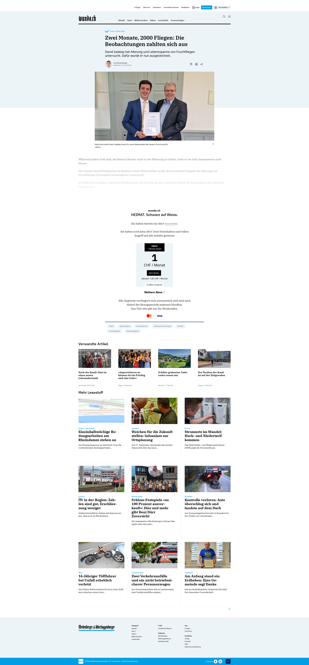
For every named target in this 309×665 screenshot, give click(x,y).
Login (197, 7)
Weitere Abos (153, 292)
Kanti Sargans (125, 326)
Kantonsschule (142, 326)
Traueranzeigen (177, 20)
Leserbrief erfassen (171, 7)
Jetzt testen (154, 273)
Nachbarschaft (163, 641)
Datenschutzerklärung (193, 647)
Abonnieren (206, 7)
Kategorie (135, 626)
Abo (186, 626)
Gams (112, 31)
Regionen (161, 633)
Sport (129, 20)
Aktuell (121, 20)
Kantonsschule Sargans (162, 326)
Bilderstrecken (140, 20)
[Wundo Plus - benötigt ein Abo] (107, 31)
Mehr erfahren (155, 284)
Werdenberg (162, 636)
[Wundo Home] (87, 18)
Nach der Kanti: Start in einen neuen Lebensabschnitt (92, 375)
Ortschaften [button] (223, 7)
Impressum (116, 661)
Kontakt (187, 641)
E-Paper (137, 7)
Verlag (187, 638)
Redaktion (185, 7)
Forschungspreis (132, 331)
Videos (153, 20)
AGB (186, 644)
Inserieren (157, 7)
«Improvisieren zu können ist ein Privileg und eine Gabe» (131, 375)
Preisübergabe (114, 331)
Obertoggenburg (164, 638)
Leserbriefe (163, 20)
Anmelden (171, 223)
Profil (160, 626)
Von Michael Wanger (120, 63)
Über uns (146, 7)
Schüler (180, 326)
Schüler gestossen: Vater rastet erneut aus (172, 374)
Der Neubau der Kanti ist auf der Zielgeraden (211, 374)
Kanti (111, 326)
